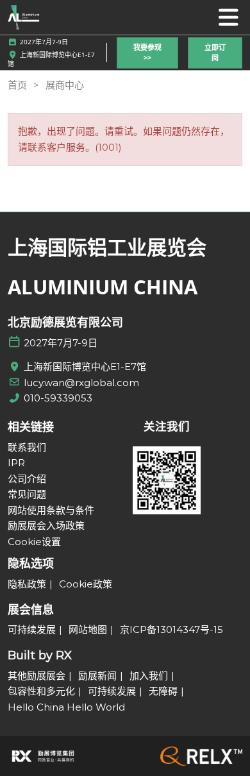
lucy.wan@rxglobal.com (81, 382)
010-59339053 (58, 398)
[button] (148, 53)
